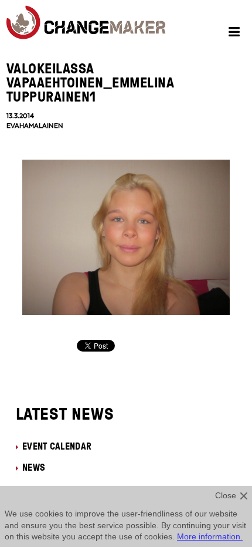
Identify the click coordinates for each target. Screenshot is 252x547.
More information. (210, 536)
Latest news (65, 413)
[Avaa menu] (236, 33)
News (33, 467)
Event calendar (56, 446)
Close (225, 495)
